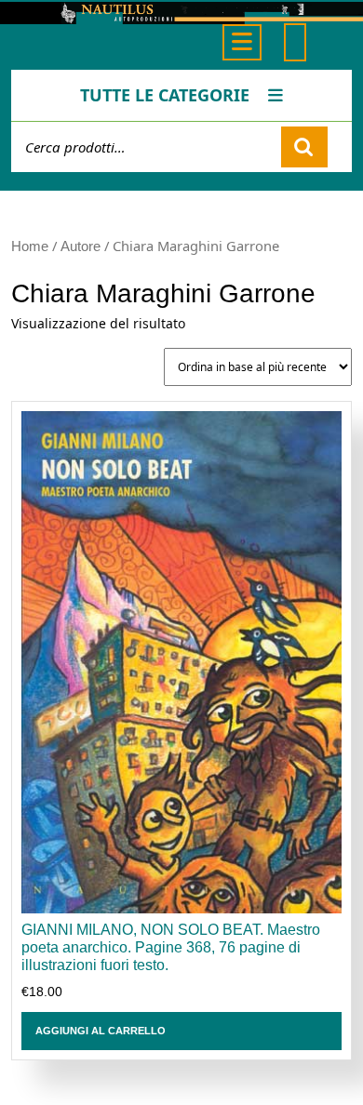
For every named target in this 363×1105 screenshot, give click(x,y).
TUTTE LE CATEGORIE (164, 95)
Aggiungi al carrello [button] (100, 1030)
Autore (80, 246)
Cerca (304, 146)
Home (29, 246)
